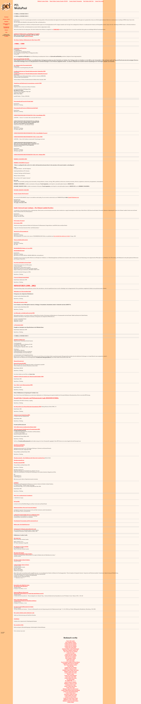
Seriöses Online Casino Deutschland (70, 648)
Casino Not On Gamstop (70, 644)
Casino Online (70, 702)
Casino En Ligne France (70, 696)
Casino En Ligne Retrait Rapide (70, 691)
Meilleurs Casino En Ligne (70, 683)
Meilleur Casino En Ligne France (70, 688)
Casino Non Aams (99, 1)
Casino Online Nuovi (70, 692)
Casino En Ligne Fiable (70, 654)
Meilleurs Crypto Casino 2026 (71, 699)
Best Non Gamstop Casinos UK (70, 650)
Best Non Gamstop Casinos (70, 664)
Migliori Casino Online (43, 1)
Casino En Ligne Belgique (70, 675)
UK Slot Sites (70, 666)
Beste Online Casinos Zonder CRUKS (59, 1)
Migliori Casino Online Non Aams (70, 670)
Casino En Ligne (70, 652)
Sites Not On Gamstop (70, 656)
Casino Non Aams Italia (70, 647)
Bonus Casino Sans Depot (70, 686)
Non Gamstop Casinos (70, 642)
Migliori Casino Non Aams (70, 671)
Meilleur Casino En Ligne (70, 668)
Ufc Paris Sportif (70, 679)
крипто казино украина (70, 682)
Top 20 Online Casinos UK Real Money (70, 662)
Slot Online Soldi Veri (88, 1)
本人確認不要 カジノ (70, 680)
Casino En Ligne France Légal (70, 698)
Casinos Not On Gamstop (71, 643)
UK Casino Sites (70, 660)
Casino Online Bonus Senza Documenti (70, 690)
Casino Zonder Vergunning (75, 1)
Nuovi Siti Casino (70, 641)
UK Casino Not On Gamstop (70, 651)
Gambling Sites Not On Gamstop (70, 663)
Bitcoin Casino (70, 674)
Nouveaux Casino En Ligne (70, 694)
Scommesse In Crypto (70, 685)
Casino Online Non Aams (71, 672)
